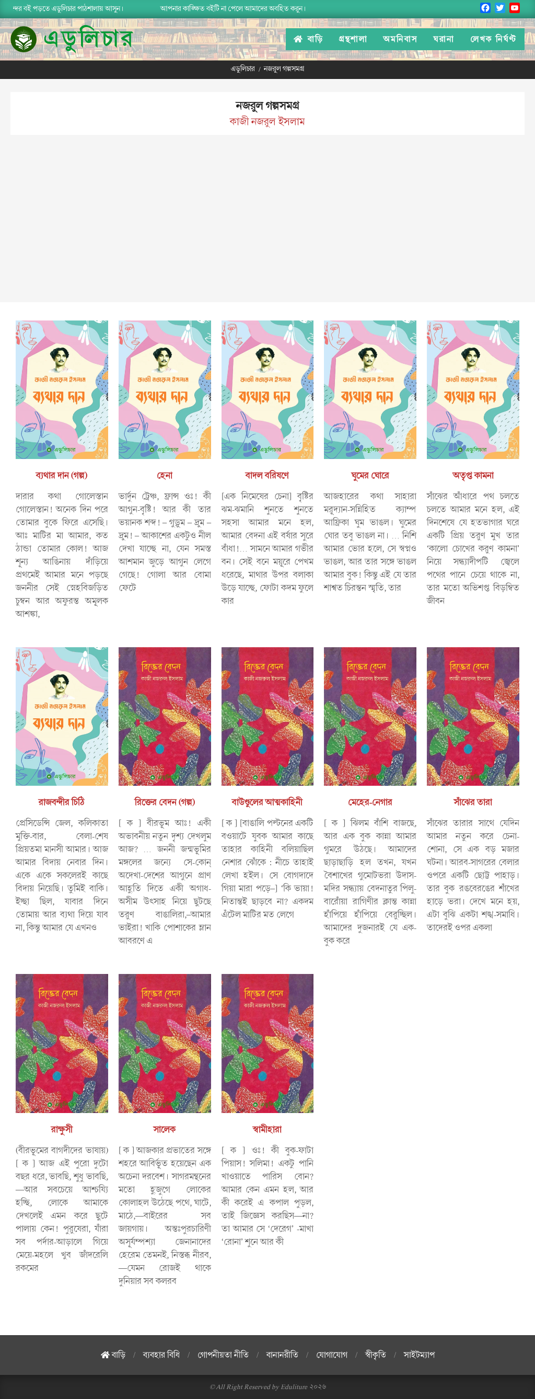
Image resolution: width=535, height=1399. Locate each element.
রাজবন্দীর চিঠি (62, 802)
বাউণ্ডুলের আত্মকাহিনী (267, 802)
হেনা (164, 475)
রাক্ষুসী (62, 1129)
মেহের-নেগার (370, 802)
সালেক (165, 1129)
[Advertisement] (267, 229)
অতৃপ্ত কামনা (473, 475)
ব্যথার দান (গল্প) (61, 475)
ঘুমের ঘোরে (370, 475)
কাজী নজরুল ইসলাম (267, 121)
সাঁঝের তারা (473, 802)
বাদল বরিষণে (267, 475)
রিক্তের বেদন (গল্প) (165, 802)
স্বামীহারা (267, 1129)
